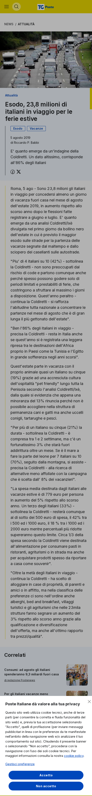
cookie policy (73, 756)
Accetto (46, 775)
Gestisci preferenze (20, 764)
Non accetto (46, 786)
